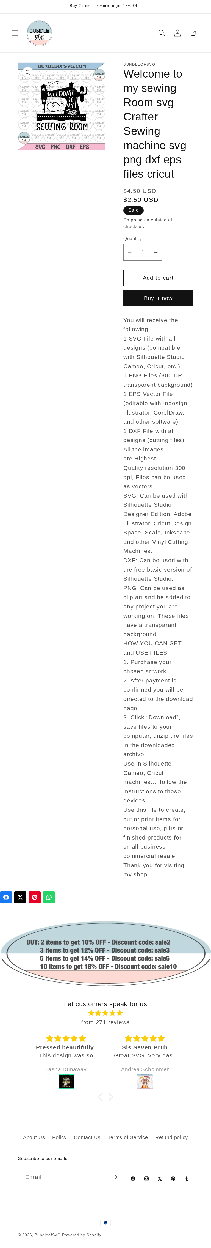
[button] (15, 33)
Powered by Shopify (81, 1235)
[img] (105, 1013)
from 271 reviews (105, 1022)
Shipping (133, 220)
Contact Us (87, 1137)
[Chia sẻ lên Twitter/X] (20, 897)
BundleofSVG (48, 1235)
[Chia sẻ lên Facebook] (6, 897)
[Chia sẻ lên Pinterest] (35, 897)
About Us (34, 1137)
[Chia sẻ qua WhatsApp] (49, 897)
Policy (59, 1137)
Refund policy (171, 1137)
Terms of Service (128, 1137)
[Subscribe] (115, 1177)
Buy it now (158, 298)
